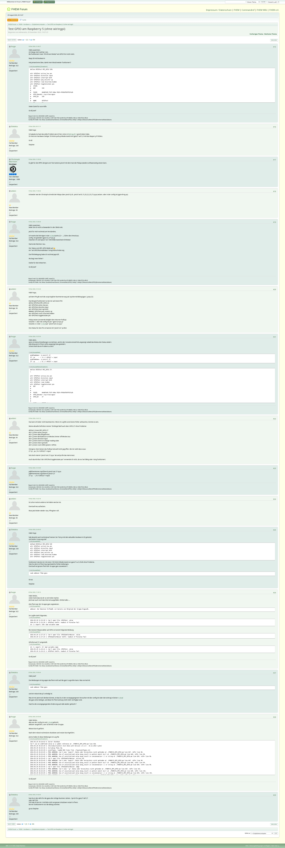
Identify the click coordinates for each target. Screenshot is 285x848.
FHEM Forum (19, 9)
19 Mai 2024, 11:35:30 (34, 159)
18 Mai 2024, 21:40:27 (34, 46)
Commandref (248, 9)
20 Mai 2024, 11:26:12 (34, 592)
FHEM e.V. (274, 9)
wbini (13, 191)
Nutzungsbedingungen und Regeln (260, 846)
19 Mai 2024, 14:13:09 (34, 468)
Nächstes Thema (270, 34)
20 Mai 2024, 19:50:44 (34, 672)
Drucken (274, 40)
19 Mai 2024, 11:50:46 (34, 191)
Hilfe (246, 846)
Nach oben (11, 824)
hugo (13, 46)
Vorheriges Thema (256, 34)
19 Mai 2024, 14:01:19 (34, 418)
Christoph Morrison (14, 160)
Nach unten (12, 40)
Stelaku (14, 126)
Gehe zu (247, 833)
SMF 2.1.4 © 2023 (10, 845)
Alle (34, 40)
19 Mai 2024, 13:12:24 (34, 289)
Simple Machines (20, 845)
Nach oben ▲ (275, 846)
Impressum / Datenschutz (219, 9)
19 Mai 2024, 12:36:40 (34, 222)
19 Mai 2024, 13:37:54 (34, 336)
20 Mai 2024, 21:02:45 (34, 794)
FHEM (236, 9)
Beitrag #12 (72, 134)
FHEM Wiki (262, 9)
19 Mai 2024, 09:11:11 (34, 126)
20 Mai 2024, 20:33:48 (34, 716)
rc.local (52, 236)
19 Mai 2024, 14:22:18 (34, 498)
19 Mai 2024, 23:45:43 (34, 529)
